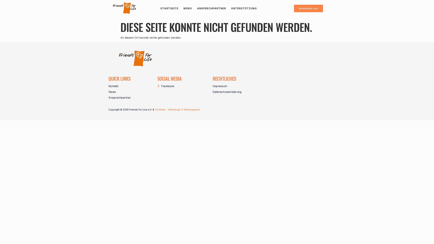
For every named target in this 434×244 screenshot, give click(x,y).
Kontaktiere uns (308, 8)
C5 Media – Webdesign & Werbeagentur (177, 109)
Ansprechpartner (211, 8)
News (187, 8)
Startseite (169, 8)
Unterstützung (244, 8)
